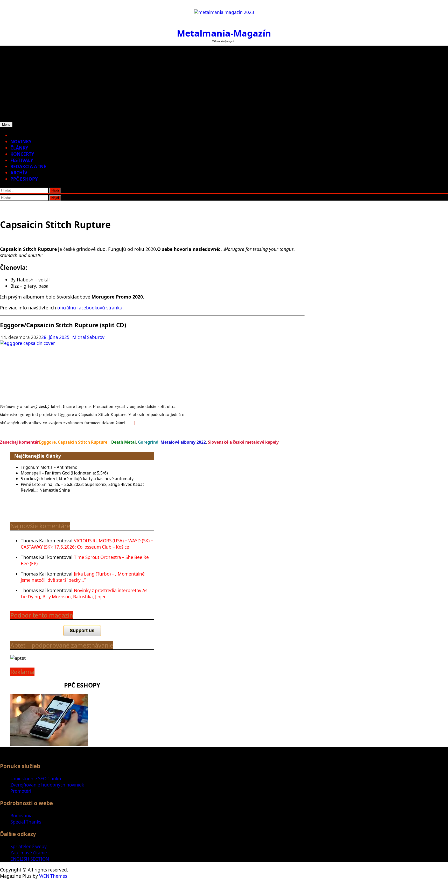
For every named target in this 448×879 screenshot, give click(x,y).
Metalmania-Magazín (224, 33)
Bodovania (21, 816)
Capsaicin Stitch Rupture (82, 442)
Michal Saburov (88, 337)
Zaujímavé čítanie (28, 853)
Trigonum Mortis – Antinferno (49, 467)
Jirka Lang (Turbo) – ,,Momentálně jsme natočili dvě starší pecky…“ (83, 577)
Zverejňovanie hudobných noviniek (47, 785)
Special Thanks (25, 822)
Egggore (47, 442)
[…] (131, 422)
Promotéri (20, 791)
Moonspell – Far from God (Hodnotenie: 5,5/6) (64, 473)
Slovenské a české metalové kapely (243, 442)
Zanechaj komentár (19, 442)
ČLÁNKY (19, 148)
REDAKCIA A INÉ (28, 166)
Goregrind (148, 442)
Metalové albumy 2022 (183, 442)
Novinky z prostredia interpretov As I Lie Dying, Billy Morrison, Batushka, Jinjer (85, 593)
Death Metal (123, 442)
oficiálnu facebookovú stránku (89, 307)
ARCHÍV (18, 173)
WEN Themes (53, 876)
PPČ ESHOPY (24, 179)
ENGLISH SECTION (29, 859)
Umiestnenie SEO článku (35, 779)
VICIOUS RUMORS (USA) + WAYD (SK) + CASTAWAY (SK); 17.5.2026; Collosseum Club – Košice (87, 544)
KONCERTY (22, 154)
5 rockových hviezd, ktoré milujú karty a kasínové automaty (77, 478)
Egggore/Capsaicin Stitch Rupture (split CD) (63, 325)
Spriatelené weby (28, 846)
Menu (6, 124)
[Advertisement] (224, 82)
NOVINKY (21, 142)
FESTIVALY (21, 160)
